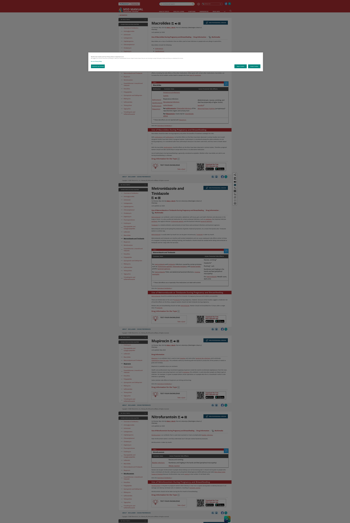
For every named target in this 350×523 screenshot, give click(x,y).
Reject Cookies (240, 66)
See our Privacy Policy (96, 61)
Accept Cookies (254, 66)
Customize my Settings (98, 66)
